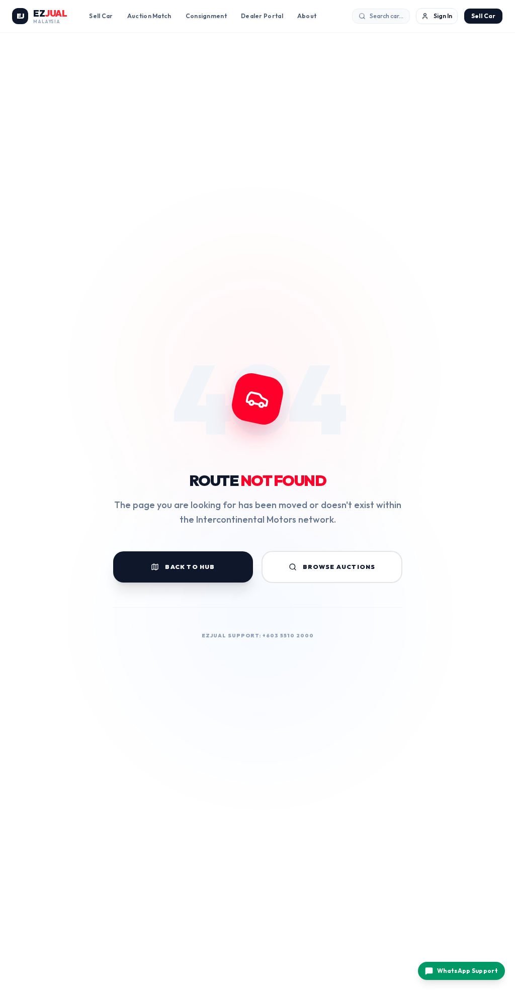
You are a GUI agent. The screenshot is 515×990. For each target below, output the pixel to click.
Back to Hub (190, 566)
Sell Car (101, 16)
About (307, 16)
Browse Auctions (339, 566)
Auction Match (149, 16)
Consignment (206, 16)
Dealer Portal (262, 16)
